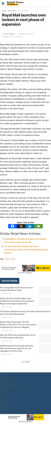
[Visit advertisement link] (25, 268)
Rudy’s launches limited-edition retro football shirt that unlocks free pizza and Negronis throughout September (17, 301)
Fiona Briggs (9, 34)
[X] (21, 226)
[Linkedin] (30, 226)
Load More (25, 362)
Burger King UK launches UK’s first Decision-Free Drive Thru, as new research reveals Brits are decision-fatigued (18, 324)
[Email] (38, 226)
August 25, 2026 (6, 293)
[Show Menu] (3, 3)
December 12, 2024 (25, 34)
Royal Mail (10, 259)
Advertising (4, 379)
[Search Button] (48, 3)
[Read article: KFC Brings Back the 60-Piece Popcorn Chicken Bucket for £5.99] (45, 290)
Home (4, 11)
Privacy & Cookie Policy (9, 385)
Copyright (4, 382)
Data (2, 393)
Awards (3, 410)
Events (2, 399)
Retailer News (23, 11)
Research (4, 413)
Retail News (12, 11)
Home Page (4, 374)
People (3, 401)
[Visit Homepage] (16, 3)
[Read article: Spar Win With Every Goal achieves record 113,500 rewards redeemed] (45, 338)
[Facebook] (12, 226)
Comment (4, 404)
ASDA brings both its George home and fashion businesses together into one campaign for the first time (16, 348)
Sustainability (5, 407)
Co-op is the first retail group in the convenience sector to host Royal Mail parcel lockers (26, 249)
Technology (4, 396)
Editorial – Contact (7, 376)
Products (3, 390)
